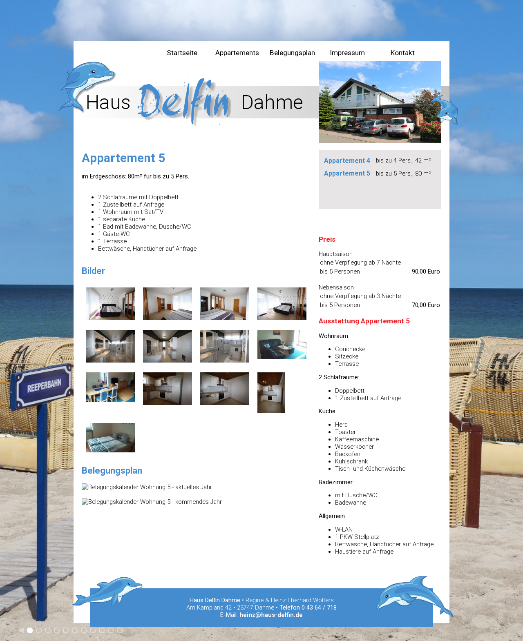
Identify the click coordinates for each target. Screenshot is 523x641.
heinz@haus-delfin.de (271, 615)
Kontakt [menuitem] (403, 53)
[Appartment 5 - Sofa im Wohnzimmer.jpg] (281, 357)
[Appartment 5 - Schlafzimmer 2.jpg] (110, 450)
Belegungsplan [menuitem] (292, 53)
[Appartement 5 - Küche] (167, 403)
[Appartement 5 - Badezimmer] (110, 360)
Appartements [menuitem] (237, 53)
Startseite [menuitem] (182, 53)
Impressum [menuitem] (347, 53)
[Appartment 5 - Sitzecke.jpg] (110, 399)
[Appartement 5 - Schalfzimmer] (110, 318)
